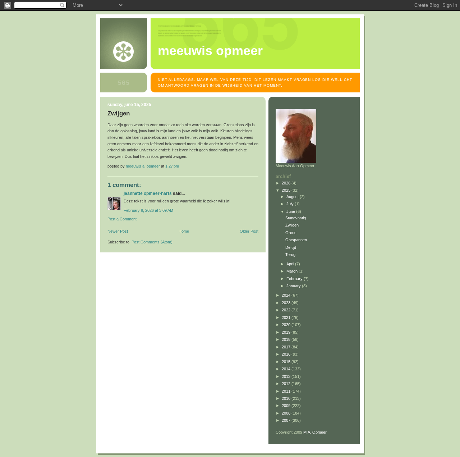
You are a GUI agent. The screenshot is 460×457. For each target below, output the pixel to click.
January (294, 286)
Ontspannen (296, 240)
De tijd (290, 247)
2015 (286, 362)
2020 (286, 325)
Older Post (249, 231)
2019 (286, 332)
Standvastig (295, 218)
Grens (290, 232)
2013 (286, 376)
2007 (286, 420)
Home (184, 231)
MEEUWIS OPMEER (210, 51)
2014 (286, 369)
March (292, 271)
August (293, 197)
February (295, 279)
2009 (286, 405)
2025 (286, 190)
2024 (286, 295)
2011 (286, 391)
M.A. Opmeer (315, 432)
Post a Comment (122, 219)
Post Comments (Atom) (152, 242)
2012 (286, 383)
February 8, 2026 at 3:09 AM (148, 210)
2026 (286, 183)
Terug (290, 254)
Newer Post (117, 231)
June (291, 211)
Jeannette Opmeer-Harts (148, 193)
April (290, 264)
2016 (286, 354)
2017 (286, 347)
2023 (286, 303)
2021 (286, 317)
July (290, 204)
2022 (286, 310)
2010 (286, 398)
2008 (286, 413)
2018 (286, 339)
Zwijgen (292, 225)
